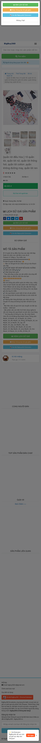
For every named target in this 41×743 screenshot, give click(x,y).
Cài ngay (30, 735)
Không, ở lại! (20, 20)
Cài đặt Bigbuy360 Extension (21, 15)
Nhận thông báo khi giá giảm (21, 10)
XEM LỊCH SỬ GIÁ (21, 5)
